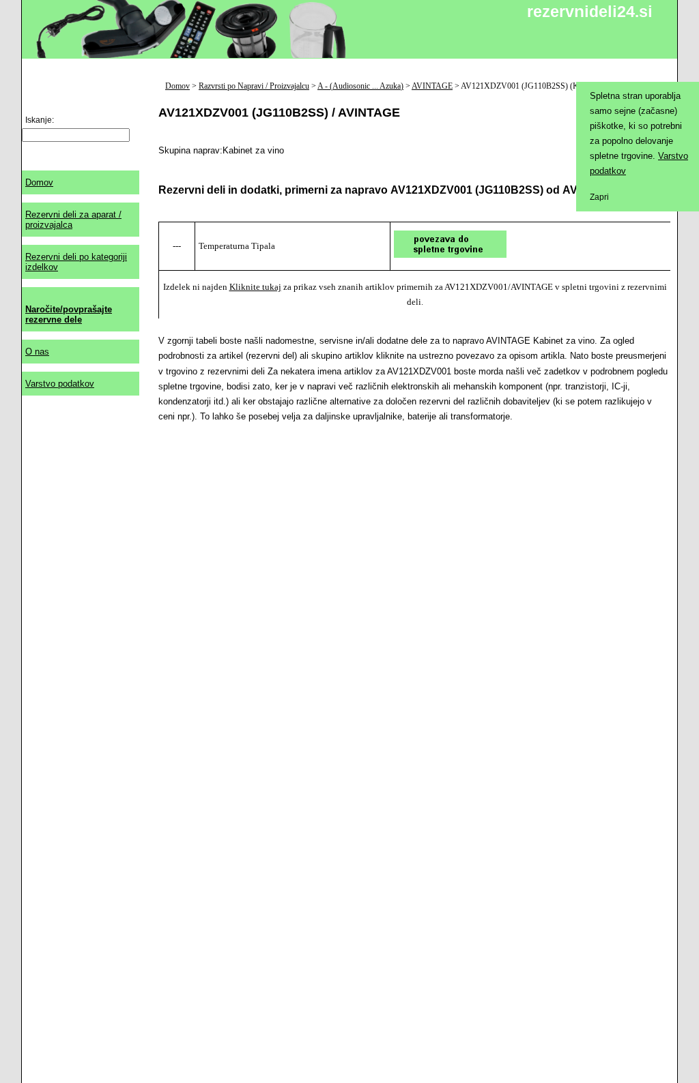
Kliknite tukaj (255, 287)
